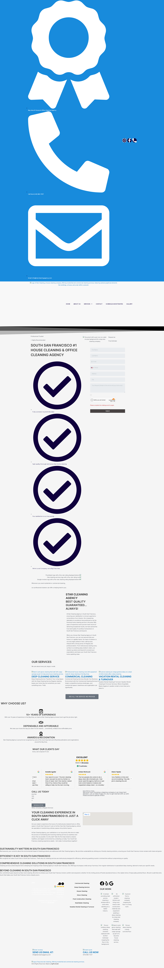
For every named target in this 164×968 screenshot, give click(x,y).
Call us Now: (91, 952)
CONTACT (99, 304)
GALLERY (129, 304)
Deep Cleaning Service (45, 676)
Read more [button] (35, 897)
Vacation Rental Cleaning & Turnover (82, 907)
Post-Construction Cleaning (82, 899)
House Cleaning (82, 891)
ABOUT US (76, 304)
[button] (131, 778)
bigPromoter (55, 964)
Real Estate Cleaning (82, 903)
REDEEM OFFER (38, 805)
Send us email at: (43, 952)
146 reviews (84, 763)
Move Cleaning (82, 895)
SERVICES (87, 304)
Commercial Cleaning (79, 676)
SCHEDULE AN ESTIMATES (114, 304)
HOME (68, 304)
